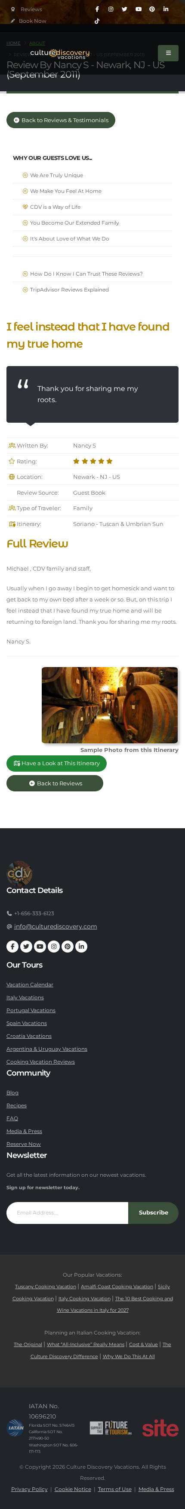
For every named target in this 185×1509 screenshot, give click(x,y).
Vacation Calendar (29, 985)
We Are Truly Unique (56, 175)
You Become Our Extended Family (74, 223)
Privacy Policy (29, 1489)
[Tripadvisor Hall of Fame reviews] (26, 9)
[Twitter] (125, 9)
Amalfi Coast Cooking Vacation (117, 1287)
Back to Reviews (66, 783)
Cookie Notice (73, 1489)
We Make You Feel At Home (65, 191)
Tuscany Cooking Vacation (45, 1287)
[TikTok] (97, 21)
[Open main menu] (168, 53)
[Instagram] (111, 9)
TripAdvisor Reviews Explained (69, 290)
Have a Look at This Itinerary (60, 763)
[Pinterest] (152, 9)
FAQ (12, 1118)
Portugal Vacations (31, 1010)
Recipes (16, 1106)
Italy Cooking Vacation (85, 1299)
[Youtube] (139, 9)
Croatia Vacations (29, 1036)
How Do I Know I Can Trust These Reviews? (86, 274)
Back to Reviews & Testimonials (64, 120)
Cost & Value (143, 1344)
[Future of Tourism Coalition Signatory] (111, 1428)
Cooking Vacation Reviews (40, 1062)
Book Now (32, 21)
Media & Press (24, 1131)
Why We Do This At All (129, 1356)
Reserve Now (23, 1144)
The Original (28, 1344)
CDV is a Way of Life (54, 207)
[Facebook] (97, 9)
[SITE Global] (160, 1428)
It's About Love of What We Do (69, 239)
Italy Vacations (25, 998)
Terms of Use (115, 1489)
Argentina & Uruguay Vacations (46, 1049)
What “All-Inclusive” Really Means (85, 1344)
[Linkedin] (166, 9)
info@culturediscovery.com (55, 926)
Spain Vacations (26, 1023)
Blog (12, 1093)
